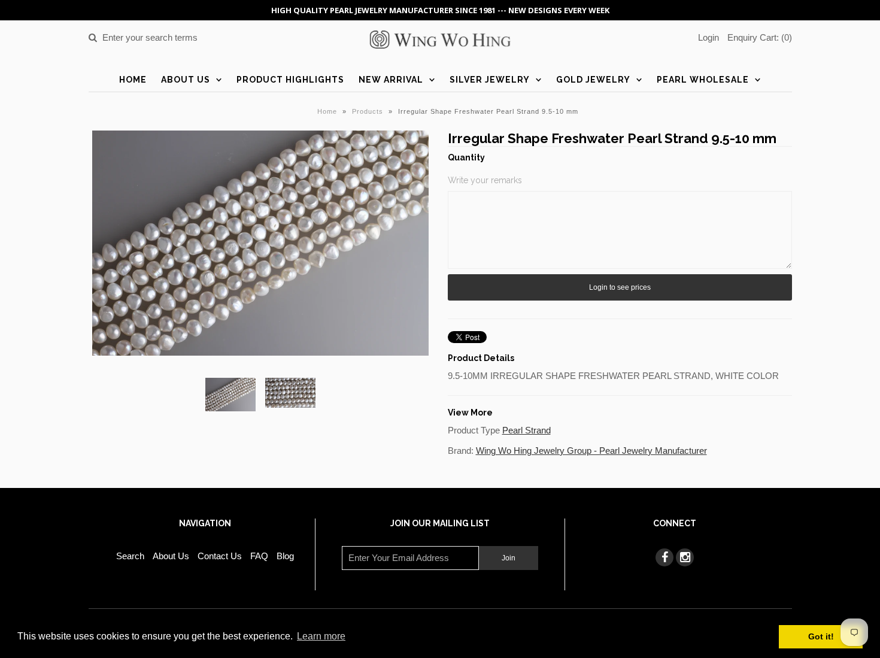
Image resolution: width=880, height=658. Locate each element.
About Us (185, 79)
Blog (285, 556)
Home (133, 79)
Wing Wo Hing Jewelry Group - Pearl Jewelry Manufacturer (591, 450)
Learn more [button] (321, 636)
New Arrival (391, 79)
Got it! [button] (821, 636)
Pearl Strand (526, 430)
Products (367, 111)
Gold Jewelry (593, 79)
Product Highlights (290, 79)
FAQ (259, 556)
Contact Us (220, 556)
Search (130, 556)
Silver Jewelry (490, 79)
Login (708, 37)
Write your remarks (485, 180)
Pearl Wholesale (703, 79)
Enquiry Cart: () (759, 37)
